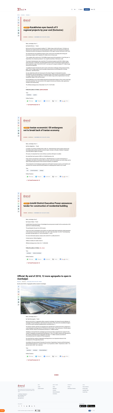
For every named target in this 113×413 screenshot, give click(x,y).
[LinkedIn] (32, 406)
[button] (18, 17)
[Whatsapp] (19, 406)
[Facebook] (21, 406)
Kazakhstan (29, 94)
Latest (39, 386)
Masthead (54, 388)
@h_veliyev (42, 248)
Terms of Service (86, 386)
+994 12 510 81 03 (21, 396)
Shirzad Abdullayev (43, 350)
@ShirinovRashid (44, 89)
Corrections (55, 393)
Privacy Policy (85, 388)
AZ (91, 410)
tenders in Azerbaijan (37, 253)
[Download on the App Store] (82, 406)
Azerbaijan (29, 253)
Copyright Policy (86, 390)
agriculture (29, 350)
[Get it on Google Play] (91, 406)
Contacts (54, 390)
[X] (24, 406)
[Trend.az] (21, 9)
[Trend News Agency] (21, 385)
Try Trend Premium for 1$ (33, 104)
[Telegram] (29, 406)
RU (93, 410)
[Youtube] (27, 406)
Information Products (72, 388)
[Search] (72, 9)
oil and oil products (34, 170)
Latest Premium (41, 388)
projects (34, 94)
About (54, 386)
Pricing (69, 386)
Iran (27, 170)
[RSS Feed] (34, 406)
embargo (41, 170)
